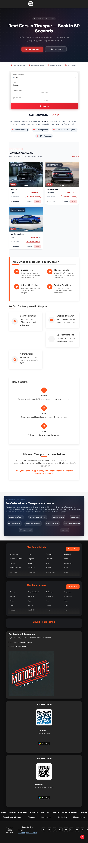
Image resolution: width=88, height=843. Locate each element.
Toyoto (13, 192)
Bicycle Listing (79, 817)
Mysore (30, 605)
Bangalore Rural (33, 592)
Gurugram (13, 572)
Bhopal (66, 572)
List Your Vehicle (56, 49)
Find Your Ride (33, 49)
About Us (34, 812)
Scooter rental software (38, 517)
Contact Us (23, 812)
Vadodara (13, 592)
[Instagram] (55, 829)
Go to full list (72, 549)
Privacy (84, 812)
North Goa (31, 563)
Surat (65, 610)
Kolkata (12, 563)
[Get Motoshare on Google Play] (44, 744)
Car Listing (62, 817)
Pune (29, 554)
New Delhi (67, 554)
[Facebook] (49, 829)
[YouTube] (66, 829)
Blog (42, 812)
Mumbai (12, 610)
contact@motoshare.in (23, 642)
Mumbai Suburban (16, 559)
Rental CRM (75, 517)
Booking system (58, 517)
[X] (44, 829)
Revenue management (33, 523)
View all (74, 156)
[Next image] (40, 174)
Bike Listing (46, 817)
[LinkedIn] (60, 829)
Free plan (65, 530)
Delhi (47, 563)
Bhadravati (49, 596)
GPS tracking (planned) (72, 523)
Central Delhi (50, 572)
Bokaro (12, 601)
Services (12, 812)
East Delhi (49, 559)
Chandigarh (68, 563)
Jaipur (12, 605)
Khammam (31, 572)
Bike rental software (15, 517)
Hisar (29, 601)
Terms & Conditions (70, 812)
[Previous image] (11, 174)
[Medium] (83, 829)
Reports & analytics (52, 523)
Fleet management (14, 523)
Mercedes (50, 192)
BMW (12, 237)
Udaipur (12, 596)
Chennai (48, 568)
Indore (66, 559)
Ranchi (66, 568)
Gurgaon (31, 559)
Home (3, 812)
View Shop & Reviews (33, 196)
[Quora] (71, 829)
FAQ (48, 812)
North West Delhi (15, 568)
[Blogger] (77, 829)
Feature (56, 812)
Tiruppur (15, 201)
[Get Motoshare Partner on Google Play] (44, 798)
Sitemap (31, 817)
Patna (48, 610)
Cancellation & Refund (12, 817)
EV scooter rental (26, 530)
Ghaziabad (31, 568)
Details (29, 201)
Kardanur (49, 554)
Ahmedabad (14, 554)
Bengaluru (67, 592)
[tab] (24, 185)
